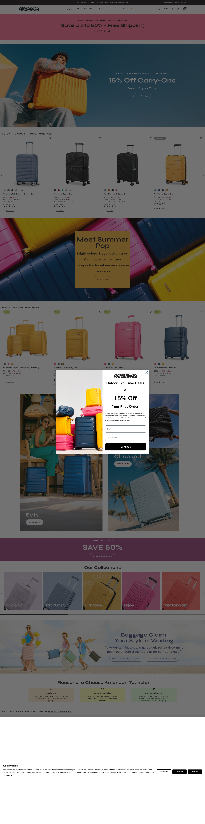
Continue (126, 446)
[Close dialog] (146, 372)
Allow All (195, 771)
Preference (164, 771)
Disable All (179, 771)
